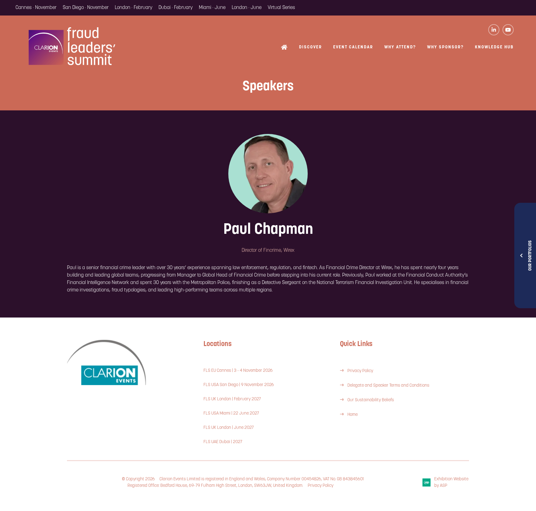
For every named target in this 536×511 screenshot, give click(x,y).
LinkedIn (493, 29)
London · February (133, 7)
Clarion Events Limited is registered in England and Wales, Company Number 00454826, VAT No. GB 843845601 (261, 479)
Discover (310, 47)
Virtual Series (281, 7)
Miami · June (212, 7)
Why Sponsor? (445, 47)
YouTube (508, 29)
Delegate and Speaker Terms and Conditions (388, 385)
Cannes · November (36, 7)
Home (284, 48)
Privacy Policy (360, 371)
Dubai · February (176, 7)
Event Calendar (353, 47)
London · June (246, 7)
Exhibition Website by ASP (451, 482)
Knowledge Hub (494, 47)
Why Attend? (400, 47)
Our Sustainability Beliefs (370, 400)
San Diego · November (86, 7)
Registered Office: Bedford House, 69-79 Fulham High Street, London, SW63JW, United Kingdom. (215, 485)
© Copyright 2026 (138, 479)
